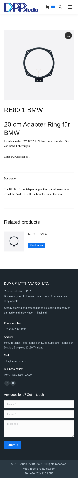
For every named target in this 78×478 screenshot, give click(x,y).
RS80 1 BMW (37, 234)
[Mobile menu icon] (70, 7)
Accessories (21, 156)
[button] (68, 35)
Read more (36, 245)
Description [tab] (10, 178)
